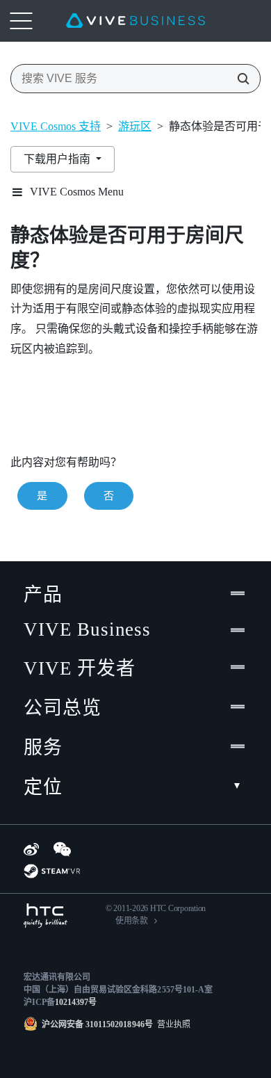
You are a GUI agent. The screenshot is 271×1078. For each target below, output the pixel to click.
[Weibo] (31, 849)
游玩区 (134, 126)
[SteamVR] (52, 871)
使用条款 (131, 921)
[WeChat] (62, 849)
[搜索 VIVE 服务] (239, 78)
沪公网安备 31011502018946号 (97, 1024)
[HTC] (45, 915)
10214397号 (76, 1002)
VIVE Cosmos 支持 (55, 126)
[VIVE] (135, 20)
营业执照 (171, 1024)
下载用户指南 (58, 159)
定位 (43, 787)
